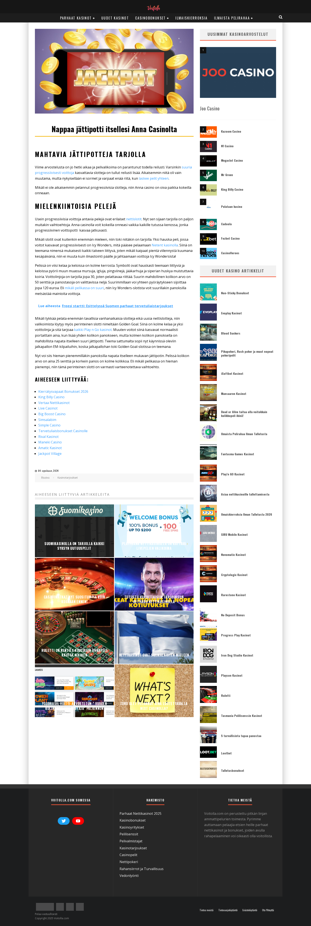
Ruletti (225, 695)
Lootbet (226, 753)
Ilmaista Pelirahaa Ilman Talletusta (244, 434)
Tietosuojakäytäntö (228, 910)
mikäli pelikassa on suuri (84, 288)
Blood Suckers (230, 333)
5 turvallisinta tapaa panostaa (241, 735)
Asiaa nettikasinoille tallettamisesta (245, 494)
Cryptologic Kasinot (234, 574)
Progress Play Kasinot (236, 635)
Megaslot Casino (232, 160)
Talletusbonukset (232, 770)
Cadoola (226, 224)
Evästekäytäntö (249, 910)
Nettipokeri (129, 861)
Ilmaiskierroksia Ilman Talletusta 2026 (246, 514)
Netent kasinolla (165, 245)
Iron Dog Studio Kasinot (237, 655)
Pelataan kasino (231, 206)
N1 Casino (227, 146)
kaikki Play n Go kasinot (93, 329)
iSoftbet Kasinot (232, 373)
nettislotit (134, 219)
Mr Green (227, 174)
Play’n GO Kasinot (233, 474)
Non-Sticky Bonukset (235, 293)
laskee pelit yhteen (154, 178)
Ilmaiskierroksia (191, 18)
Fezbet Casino (230, 238)
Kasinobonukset (133, 820)
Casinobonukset (150, 18)
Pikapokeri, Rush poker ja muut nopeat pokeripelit (247, 353)
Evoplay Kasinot (231, 313)
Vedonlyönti (129, 875)
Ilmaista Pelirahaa (232, 18)
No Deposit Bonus (233, 615)
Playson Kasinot (231, 675)
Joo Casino (210, 108)
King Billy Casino (232, 189)
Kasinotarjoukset (133, 847)
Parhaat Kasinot (76, 18)
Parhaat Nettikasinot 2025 (140, 813)
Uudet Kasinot (115, 18)
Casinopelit (128, 854)
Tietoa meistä (206, 910)
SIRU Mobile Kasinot (234, 534)
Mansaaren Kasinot (233, 393)
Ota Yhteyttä (268, 910)
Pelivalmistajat (131, 841)
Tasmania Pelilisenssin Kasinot (241, 715)
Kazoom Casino (231, 131)
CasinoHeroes (230, 253)
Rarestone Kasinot (233, 595)
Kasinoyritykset (132, 827)
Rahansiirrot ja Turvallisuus (142, 868)
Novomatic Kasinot (233, 554)
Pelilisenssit (129, 834)
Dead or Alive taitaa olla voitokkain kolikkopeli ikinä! (244, 414)
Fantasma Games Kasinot (237, 454)
